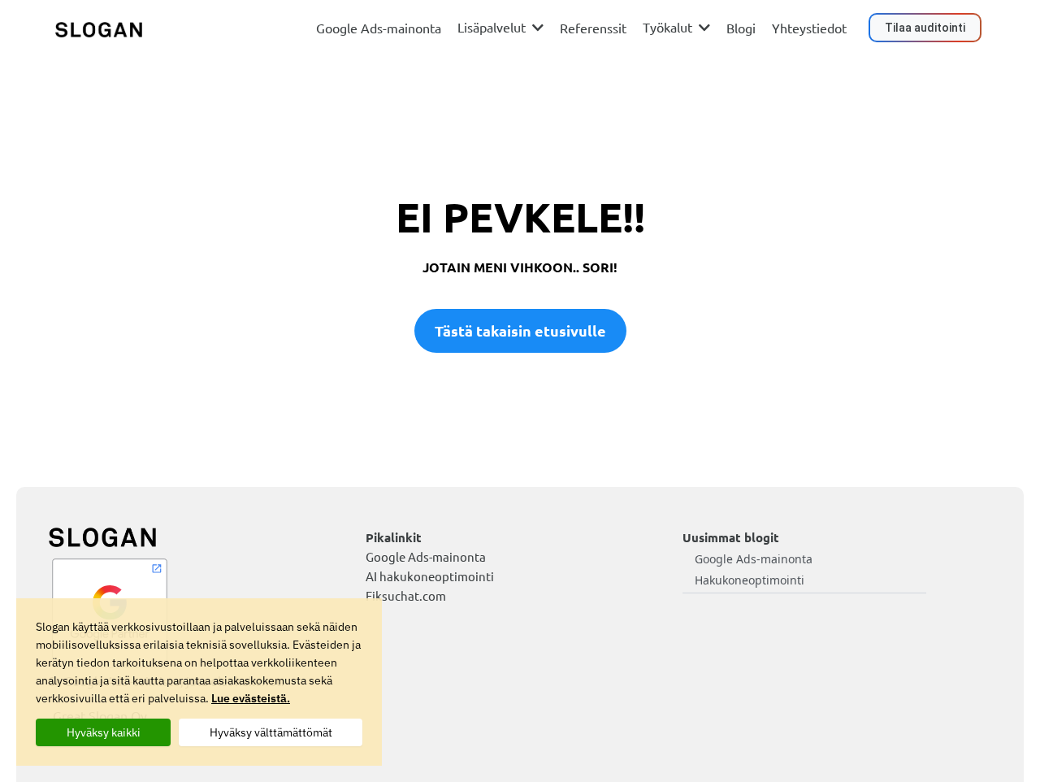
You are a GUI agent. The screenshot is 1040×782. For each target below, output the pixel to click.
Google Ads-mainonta (753, 559)
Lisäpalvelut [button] (493, 27)
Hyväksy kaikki (104, 732)
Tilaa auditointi (925, 27)
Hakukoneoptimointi (749, 580)
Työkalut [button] (669, 27)
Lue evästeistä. (250, 698)
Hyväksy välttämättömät (271, 732)
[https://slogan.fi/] (98, 28)
